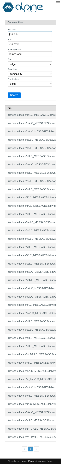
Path (10, 39)
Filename (12, 29)
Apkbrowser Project (44, 461)
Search (14, 95)
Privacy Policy (27, 461)
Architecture (13, 79)
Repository (12, 69)
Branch (11, 59)
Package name (14, 49)
